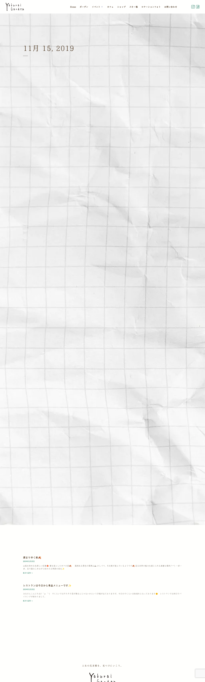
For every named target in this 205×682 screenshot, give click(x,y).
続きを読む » (28, 573)
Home (73, 7)
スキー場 (133, 7)
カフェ (110, 7)
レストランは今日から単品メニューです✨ (47, 585)
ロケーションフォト (151, 7)
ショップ (121, 7)
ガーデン (84, 7)
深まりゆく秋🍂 (32, 557)
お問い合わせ (170, 7)
